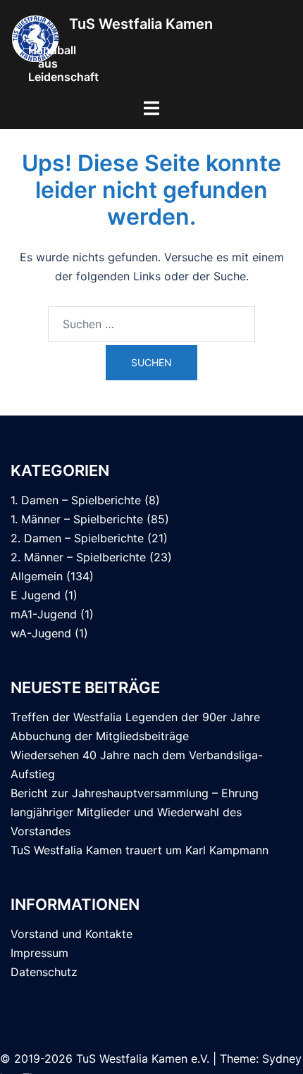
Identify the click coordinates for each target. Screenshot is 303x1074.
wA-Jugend (41, 633)
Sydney (282, 1058)
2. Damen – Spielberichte (77, 538)
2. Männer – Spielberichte (78, 557)
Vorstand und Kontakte (71, 934)
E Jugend (36, 595)
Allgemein (37, 576)
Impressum (39, 953)
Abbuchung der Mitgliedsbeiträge (100, 736)
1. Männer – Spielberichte (77, 519)
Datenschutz (44, 972)
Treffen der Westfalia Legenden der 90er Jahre (135, 717)
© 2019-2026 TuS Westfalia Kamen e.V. (104, 1058)
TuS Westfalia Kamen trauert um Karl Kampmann (139, 850)
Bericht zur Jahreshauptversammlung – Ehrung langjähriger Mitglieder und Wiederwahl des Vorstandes (135, 812)
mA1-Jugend (44, 614)
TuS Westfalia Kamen (141, 23)
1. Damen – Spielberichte (76, 500)
